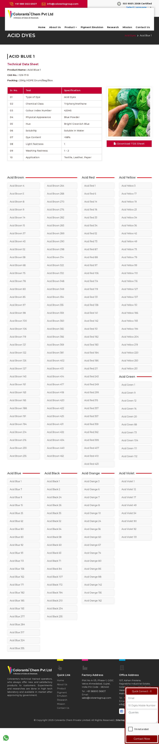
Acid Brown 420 (55, 400)
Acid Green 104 (130, 440)
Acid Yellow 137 (130, 297)
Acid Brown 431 (55, 424)
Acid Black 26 (54, 505)
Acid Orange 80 (92, 560)
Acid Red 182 (91, 336)
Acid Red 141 (91, 313)
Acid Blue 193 (17, 608)
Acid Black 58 (54, 537)
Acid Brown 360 (55, 320)
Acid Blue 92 (16, 545)
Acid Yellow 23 (129, 209)
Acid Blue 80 (17, 529)
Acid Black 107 (55, 576)
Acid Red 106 (91, 273)
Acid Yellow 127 (130, 289)
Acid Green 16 (129, 408)
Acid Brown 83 (18, 289)
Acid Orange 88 (92, 576)
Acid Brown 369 (55, 344)
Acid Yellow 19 (129, 201)
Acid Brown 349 (55, 289)
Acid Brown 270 (55, 201)
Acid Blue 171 (17, 584)
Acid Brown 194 (18, 424)
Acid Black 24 (54, 497)
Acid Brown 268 (55, 193)
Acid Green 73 (129, 432)
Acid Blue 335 (17, 648)
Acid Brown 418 (55, 392)
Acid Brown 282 (55, 217)
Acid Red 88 (91, 257)
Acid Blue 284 (17, 624)
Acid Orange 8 (92, 505)
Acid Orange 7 (92, 497)
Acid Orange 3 (92, 481)
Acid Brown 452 (55, 456)
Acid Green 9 (129, 392)
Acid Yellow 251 (130, 368)
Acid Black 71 (54, 560)
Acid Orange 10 (92, 513)
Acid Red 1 (90, 185)
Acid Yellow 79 (129, 257)
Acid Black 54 (54, 529)
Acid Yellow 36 (129, 225)
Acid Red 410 (91, 456)
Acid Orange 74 (92, 553)
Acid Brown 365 (55, 328)
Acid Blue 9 (16, 497)
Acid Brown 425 (55, 416)
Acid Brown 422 (55, 408)
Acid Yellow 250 (130, 360)
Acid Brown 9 (17, 209)
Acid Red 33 (90, 217)
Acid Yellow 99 (129, 265)
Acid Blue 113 (17, 560)
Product (70, 27)
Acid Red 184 (91, 352)
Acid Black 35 (54, 513)
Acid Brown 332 (55, 273)
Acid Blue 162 (17, 576)
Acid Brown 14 (17, 217)
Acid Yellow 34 (129, 217)
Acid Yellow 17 (129, 193)
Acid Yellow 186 (130, 313)
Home (41, 27)
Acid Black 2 (53, 489)
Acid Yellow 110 (130, 273)
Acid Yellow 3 (129, 185)
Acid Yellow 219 (130, 344)
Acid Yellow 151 (129, 305)
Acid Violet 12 (129, 489)
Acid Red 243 (91, 376)
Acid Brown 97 (18, 305)
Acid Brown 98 (18, 313)
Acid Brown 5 (17, 193)
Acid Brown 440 (55, 448)
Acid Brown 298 (55, 249)
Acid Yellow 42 (129, 233)
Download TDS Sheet (130, 143)
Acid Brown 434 (55, 440)
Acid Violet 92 (129, 529)
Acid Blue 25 (16, 513)
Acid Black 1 (53, 481)
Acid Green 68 (129, 424)
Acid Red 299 (91, 392)
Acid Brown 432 (55, 432)
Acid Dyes (130, 35)
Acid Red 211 (91, 368)
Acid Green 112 (129, 456)
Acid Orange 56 (92, 529)
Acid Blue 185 (17, 600)
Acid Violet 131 (129, 537)
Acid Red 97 (91, 265)
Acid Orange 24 (92, 521)
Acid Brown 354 (55, 297)
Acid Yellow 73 (129, 249)
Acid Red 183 (91, 344)
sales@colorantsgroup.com (96, 697)
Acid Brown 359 (55, 313)
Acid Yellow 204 (130, 336)
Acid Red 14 (90, 201)
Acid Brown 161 (18, 384)
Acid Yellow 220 (130, 352)
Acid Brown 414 (55, 376)
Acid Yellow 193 (130, 320)
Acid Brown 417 (55, 384)
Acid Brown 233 (18, 448)
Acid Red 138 (91, 305)
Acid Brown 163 (18, 392)
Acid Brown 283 (55, 225)
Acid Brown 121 (18, 344)
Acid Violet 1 (128, 481)
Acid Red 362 (91, 432)
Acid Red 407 (91, 448)
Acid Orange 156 (93, 592)
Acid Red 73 (90, 241)
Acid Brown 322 (55, 265)
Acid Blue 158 (17, 568)
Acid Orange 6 (92, 489)
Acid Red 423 (91, 464)
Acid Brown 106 (18, 328)
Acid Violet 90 (129, 521)
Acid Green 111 (129, 448)
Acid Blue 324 (17, 640)
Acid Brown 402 (55, 360)
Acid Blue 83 (16, 537)
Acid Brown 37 (17, 233)
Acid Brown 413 (55, 368)
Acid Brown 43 (17, 241)
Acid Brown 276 (55, 209)
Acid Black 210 (55, 600)
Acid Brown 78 (18, 281)
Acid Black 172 (54, 584)
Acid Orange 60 (92, 537)
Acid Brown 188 (18, 408)
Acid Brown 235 (18, 456)
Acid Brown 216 (18, 440)
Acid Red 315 (91, 400)
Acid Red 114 (91, 281)
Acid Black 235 (54, 616)
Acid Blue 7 (16, 489)
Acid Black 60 (54, 545)
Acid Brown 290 (55, 241)
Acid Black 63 (54, 553)
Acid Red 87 (91, 249)
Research (113, 27)
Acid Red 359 (91, 424)
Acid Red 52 (90, 233)
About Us (55, 27)
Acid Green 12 (129, 400)
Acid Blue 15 (16, 505)
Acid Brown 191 (18, 416)
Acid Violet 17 (129, 497)
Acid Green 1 (128, 384)
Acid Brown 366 (55, 336)
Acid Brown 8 (17, 201)
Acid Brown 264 (55, 185)
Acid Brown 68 (18, 265)
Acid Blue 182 (17, 592)
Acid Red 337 (91, 408)
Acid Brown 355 (55, 305)
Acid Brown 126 (18, 360)
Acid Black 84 (54, 568)
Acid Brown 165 (18, 400)
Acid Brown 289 (55, 233)
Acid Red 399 (91, 440)
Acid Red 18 (90, 209)
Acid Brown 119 (18, 336)
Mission (127, 27)
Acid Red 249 (91, 384)
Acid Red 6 (90, 193)
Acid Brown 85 (17, 297)
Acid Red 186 (91, 360)
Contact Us (143, 27)
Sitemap (120, 720)
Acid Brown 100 (18, 320)
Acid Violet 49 (129, 505)
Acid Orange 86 (92, 568)
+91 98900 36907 (96, 691)
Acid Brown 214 (18, 432)
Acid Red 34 (90, 225)
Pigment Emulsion (92, 27)
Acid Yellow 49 (129, 241)
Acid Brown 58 (17, 257)
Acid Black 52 (54, 521)
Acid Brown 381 (55, 352)
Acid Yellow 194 (130, 328)
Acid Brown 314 (55, 257)
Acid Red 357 (91, 416)
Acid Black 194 (55, 592)
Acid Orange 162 (93, 600)
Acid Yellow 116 (129, 281)
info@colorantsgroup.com (62, 3)
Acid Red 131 (91, 297)
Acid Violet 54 (129, 513)
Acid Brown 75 (17, 273)
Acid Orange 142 (93, 584)
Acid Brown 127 (18, 368)
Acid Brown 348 (55, 281)
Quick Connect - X (142, 691)
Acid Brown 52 (17, 249)
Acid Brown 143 (18, 376)
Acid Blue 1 (16, 481)
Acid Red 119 (91, 289)
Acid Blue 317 (17, 632)
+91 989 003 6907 (26, 3)
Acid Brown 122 (18, 352)
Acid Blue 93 (16, 553)
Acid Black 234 (55, 608)
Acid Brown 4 (17, 185)
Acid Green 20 (129, 416)
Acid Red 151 (91, 328)
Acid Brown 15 (17, 225)
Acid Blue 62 (16, 521)
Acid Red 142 (91, 320)
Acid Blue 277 (17, 616)
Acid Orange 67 (92, 545)
